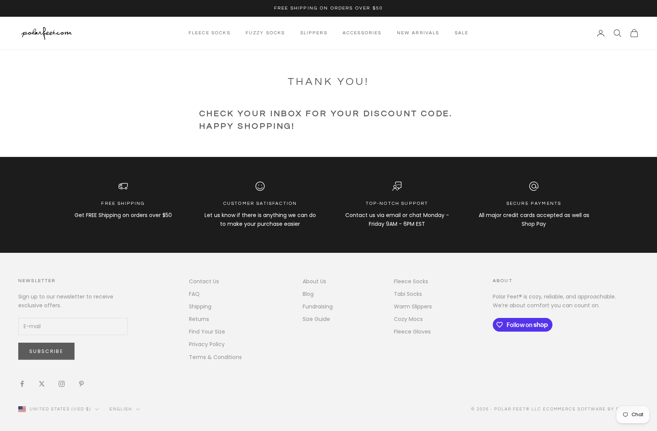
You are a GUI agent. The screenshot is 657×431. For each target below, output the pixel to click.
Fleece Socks (209, 32)
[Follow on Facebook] (22, 384)
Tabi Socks (408, 294)
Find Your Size (207, 331)
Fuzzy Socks (265, 32)
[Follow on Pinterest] (81, 384)
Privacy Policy (207, 344)
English (121, 409)
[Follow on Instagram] (61, 384)
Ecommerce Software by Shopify (591, 409)
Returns (199, 319)
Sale (462, 32)
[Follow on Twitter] (42, 384)
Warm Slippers (413, 306)
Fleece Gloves (412, 331)
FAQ (194, 294)
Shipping (200, 306)
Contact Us (204, 281)
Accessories (362, 32)
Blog (308, 294)
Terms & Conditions (215, 357)
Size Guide (316, 319)
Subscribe (46, 351)
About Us (314, 281)
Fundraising (318, 306)
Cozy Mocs (408, 319)
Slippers (313, 32)
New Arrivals (418, 32)
